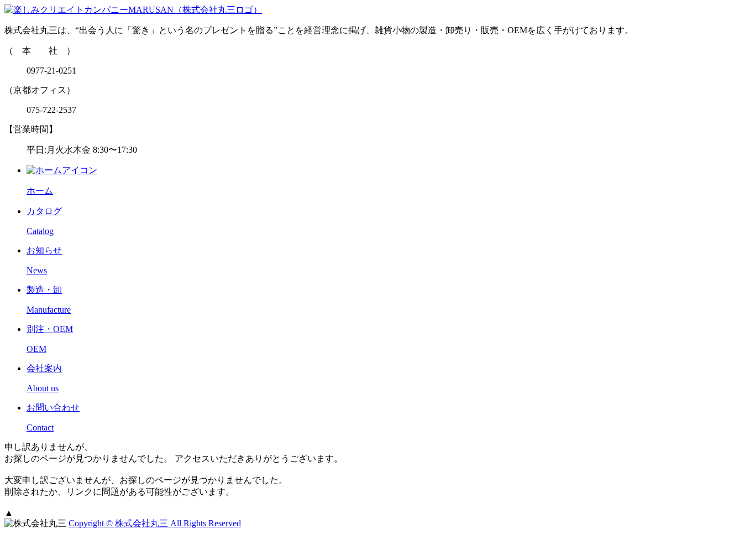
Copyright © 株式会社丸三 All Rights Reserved (155, 523)
